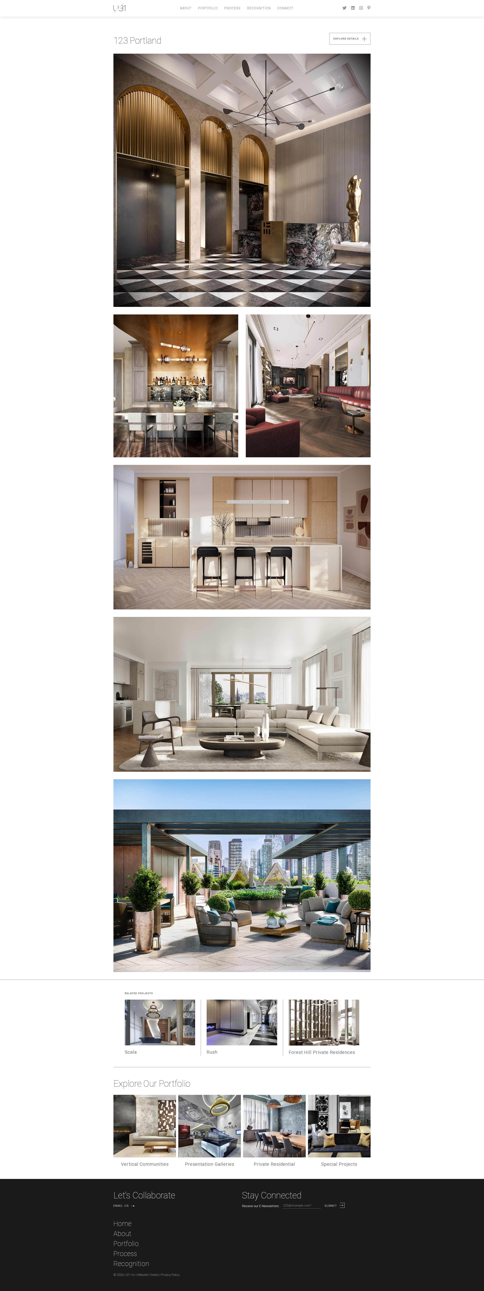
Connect (285, 8)
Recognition (259, 8)
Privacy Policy (170, 1274)
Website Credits (148, 1274)
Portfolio (208, 8)
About (186, 8)
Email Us (121, 1206)
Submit (331, 1206)
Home (122, 1224)
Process (232, 8)
